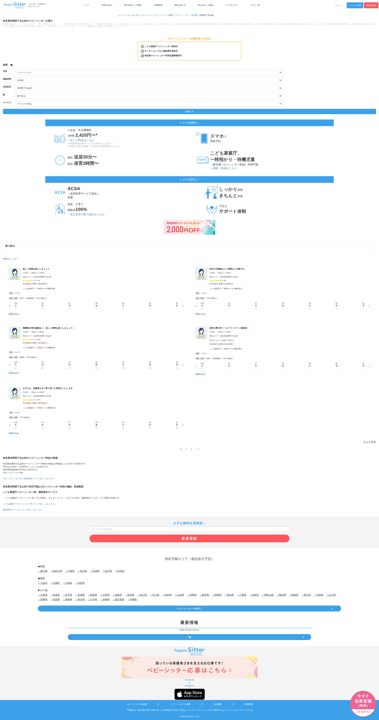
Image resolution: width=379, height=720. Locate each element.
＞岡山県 (306, 595)
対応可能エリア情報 (132, 5)
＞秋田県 (92, 595)
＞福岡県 (42, 599)
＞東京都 (42, 571)
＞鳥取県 (281, 595)
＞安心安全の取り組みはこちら (86, 214)
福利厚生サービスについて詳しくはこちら (22, 510)
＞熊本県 (80, 599)
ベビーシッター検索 (163, 15)
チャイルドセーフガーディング (237, 710)
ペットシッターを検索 (180, 704)
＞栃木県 (107, 571)
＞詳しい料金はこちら (81, 140)
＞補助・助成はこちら (223, 168)
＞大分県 (92, 599)
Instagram (189, 685)
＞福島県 (117, 595)
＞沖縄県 (132, 599)
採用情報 (249, 704)
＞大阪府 (42, 583)
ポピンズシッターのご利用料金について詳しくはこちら (29, 478)
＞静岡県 (216, 595)
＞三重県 (241, 595)
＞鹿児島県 (118, 599)
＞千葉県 (70, 571)
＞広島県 (318, 595)
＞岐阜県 (204, 595)
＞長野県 (192, 595)
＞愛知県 (229, 595)
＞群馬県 (119, 571)
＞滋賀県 (254, 595)
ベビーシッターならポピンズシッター (134, 15)
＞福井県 (167, 595)
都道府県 (7, 79)
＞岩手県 (67, 595)
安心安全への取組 (205, 5)
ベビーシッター (182, 15)
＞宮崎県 (105, 599)
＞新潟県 (129, 595)
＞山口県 (331, 595)
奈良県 (194, 15)
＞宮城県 (80, 595)
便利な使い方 (180, 5)
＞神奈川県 (56, 571)
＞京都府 (67, 583)
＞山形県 (105, 595)
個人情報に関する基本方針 (148, 710)
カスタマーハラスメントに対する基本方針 (204, 710)
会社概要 (217, 704)
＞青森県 (55, 595)
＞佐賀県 (55, 599)
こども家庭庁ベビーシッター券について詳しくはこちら (29, 504)
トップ (86, 5)
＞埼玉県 (82, 571)
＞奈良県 (80, 583)
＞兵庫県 (55, 583)
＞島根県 (293, 595)
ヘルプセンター (232, 5)
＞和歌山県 (268, 595)
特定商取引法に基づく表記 (173, 710)
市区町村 (7, 87)
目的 (5, 71)
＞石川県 (154, 595)
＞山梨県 (179, 595)
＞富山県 (142, 595)
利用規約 (130, 710)
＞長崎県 (67, 599)
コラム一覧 (255, 5)
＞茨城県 (94, 571)
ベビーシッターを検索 (136, 704)
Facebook (189, 680)
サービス (7, 102)
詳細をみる (14, 314)
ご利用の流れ (106, 5)
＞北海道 (42, 595)
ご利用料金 (158, 5)
